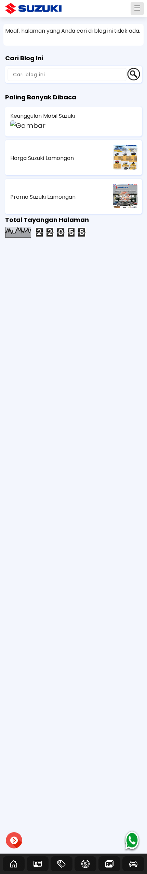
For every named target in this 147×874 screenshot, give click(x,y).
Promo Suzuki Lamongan (43, 197)
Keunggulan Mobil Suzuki (42, 116)
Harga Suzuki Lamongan (42, 158)
